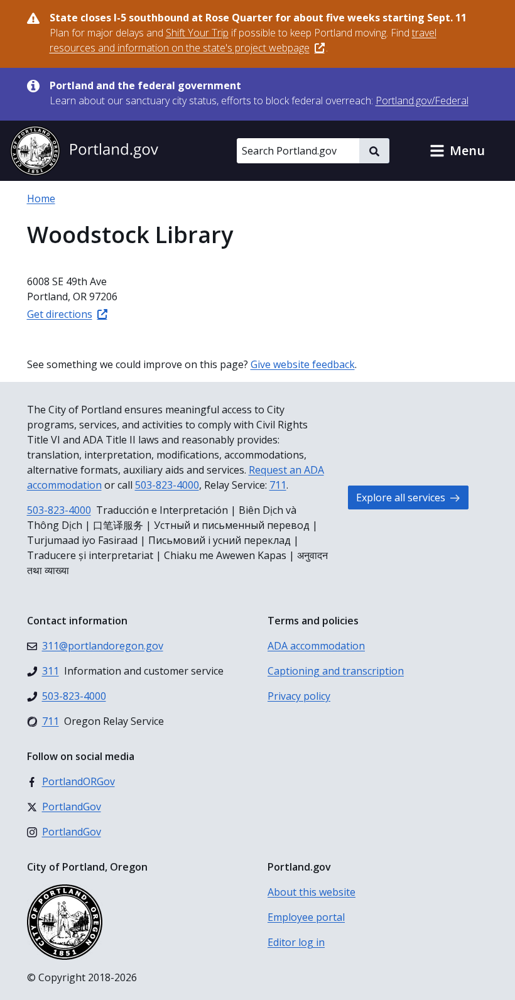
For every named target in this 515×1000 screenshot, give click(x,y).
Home (41, 198)
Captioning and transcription (336, 671)
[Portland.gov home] (84, 151)
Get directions (59, 314)
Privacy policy (299, 696)
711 (277, 485)
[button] (457, 150)
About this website (311, 892)
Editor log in (296, 942)
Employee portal (306, 917)
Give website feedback (303, 364)
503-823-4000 (167, 485)
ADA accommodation (316, 646)
